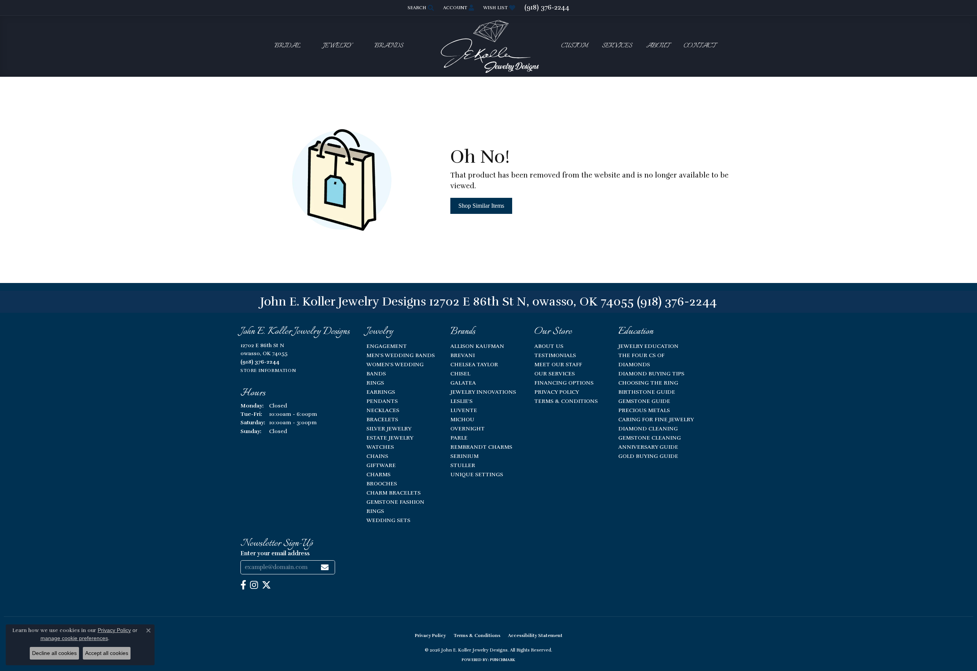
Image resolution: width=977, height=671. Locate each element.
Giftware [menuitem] (381, 465)
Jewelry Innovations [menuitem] (483, 391)
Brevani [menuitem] (462, 355)
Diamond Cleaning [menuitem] (648, 428)
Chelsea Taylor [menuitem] (474, 364)
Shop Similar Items (481, 205)
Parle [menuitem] (459, 437)
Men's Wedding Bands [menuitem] (400, 355)
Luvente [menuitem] (463, 410)
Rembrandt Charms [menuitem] (481, 446)
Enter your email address (275, 553)
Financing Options (563, 382)
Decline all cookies (54, 653)
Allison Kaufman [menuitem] (477, 346)
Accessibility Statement (535, 635)
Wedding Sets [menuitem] (388, 520)
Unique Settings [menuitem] (476, 474)
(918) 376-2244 (677, 301)
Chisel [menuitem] (460, 373)
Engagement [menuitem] (386, 346)
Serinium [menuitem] (464, 456)
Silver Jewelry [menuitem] (388, 428)
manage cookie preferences (74, 638)
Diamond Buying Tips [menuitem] (651, 373)
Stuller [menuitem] (462, 465)
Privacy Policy (556, 391)
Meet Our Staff (558, 364)
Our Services (554, 373)
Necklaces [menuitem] (382, 410)
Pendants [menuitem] (382, 401)
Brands (388, 46)
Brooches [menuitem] (381, 483)
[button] (420, 7)
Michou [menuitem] (462, 419)
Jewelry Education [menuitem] (648, 346)
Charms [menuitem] (378, 474)
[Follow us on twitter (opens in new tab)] (266, 585)
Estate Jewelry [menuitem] (389, 437)
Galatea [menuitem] (463, 382)
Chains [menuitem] (377, 456)
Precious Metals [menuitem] (644, 410)
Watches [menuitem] (380, 446)
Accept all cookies (106, 653)
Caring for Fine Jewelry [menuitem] (656, 419)
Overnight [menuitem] (467, 428)
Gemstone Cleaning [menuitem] (649, 437)
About (657, 46)
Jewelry (337, 46)
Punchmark (502, 660)
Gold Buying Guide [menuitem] (648, 456)
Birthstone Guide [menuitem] (646, 391)
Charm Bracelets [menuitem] (393, 492)
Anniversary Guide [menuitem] (648, 446)
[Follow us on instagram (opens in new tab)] (254, 585)
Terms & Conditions (566, 401)
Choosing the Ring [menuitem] (648, 382)
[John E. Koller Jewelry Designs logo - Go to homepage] (488, 46)
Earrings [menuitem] (380, 391)
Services (617, 46)
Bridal (287, 46)
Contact (700, 46)
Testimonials (555, 355)
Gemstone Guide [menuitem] (644, 401)
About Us (548, 346)
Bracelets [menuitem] (382, 419)
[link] (547, 7)
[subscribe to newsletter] (325, 567)
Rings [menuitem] (375, 382)
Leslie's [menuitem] (461, 401)
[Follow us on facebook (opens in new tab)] (243, 585)
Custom (574, 46)
